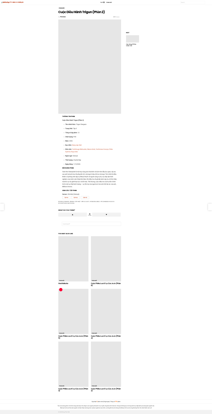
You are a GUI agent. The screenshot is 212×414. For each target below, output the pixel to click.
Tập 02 (75, 197)
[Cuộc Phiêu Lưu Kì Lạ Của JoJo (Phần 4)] (106, 311)
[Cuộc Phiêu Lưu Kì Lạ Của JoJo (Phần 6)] (106, 258)
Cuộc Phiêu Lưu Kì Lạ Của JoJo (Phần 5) (73, 337)
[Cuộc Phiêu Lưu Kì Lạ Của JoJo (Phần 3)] (73, 364)
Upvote (72, 215)
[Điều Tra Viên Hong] (2, 207)
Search (203, 2)
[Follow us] (207, 2)
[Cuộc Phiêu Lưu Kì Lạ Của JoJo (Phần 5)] (73, 311)
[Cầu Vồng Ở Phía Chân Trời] (132, 39)
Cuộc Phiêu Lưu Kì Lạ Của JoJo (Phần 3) (73, 390)
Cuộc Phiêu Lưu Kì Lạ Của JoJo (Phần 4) (106, 337)
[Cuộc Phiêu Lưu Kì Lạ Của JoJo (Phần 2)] (106, 364)
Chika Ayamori (64, 201)
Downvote (106, 215)
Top (102, 2)
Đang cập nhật (76, 201)
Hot (60, 289)
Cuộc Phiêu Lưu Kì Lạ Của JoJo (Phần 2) (106, 390)
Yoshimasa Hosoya (108, 201)
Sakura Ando (95, 201)
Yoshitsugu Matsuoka (66, 203)
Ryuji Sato (86, 201)
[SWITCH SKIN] (210, 2)
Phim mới (109, 2)
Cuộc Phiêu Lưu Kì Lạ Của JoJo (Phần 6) (106, 284)
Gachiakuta (63, 283)
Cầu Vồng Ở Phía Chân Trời (131, 45)
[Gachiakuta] (73, 258)
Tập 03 (85, 197)
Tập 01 (66, 197)
